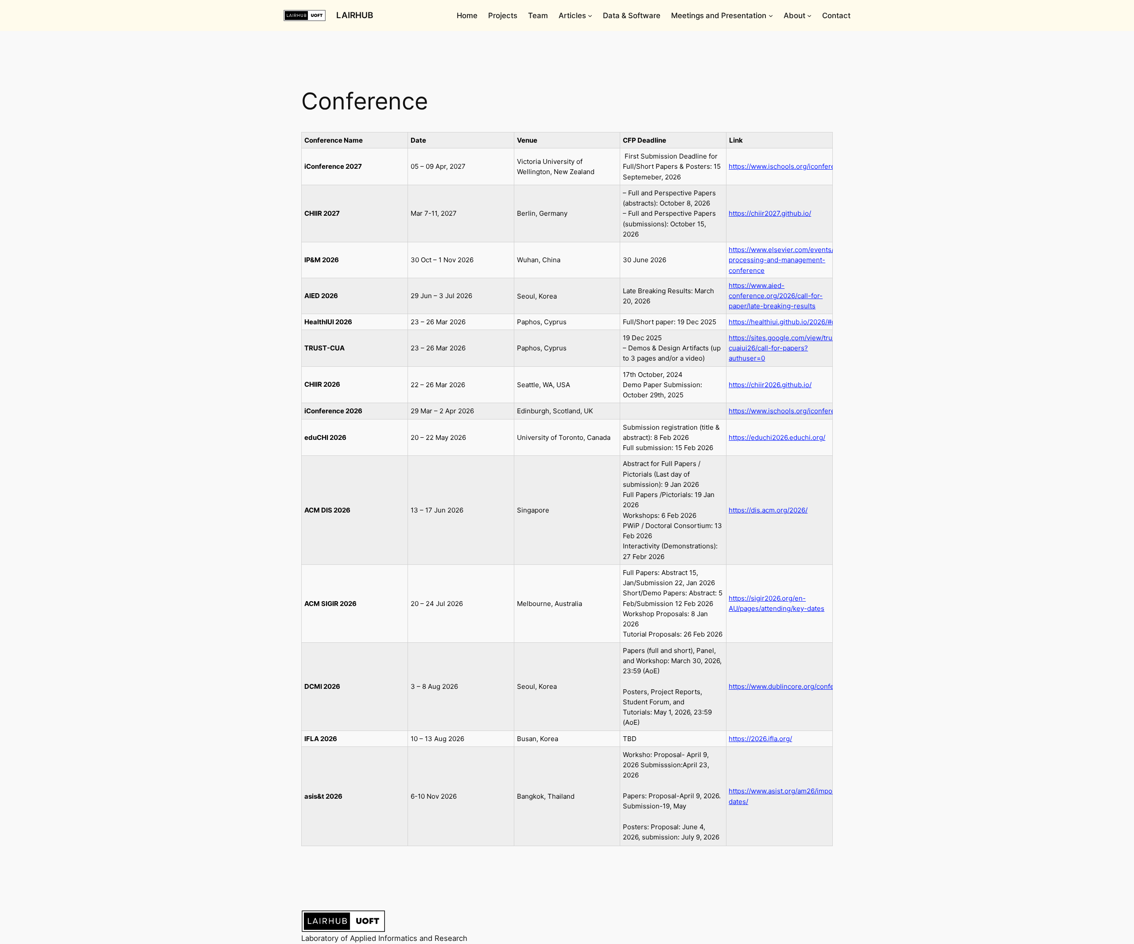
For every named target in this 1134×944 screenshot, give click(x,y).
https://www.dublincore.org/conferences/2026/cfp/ (808, 686)
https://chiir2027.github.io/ (770, 213)
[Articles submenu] (590, 15)
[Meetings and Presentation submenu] (771, 15)
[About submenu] (809, 15)
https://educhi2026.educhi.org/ (777, 437)
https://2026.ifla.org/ (760, 738)
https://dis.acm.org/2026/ (768, 510)
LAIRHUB (354, 15)
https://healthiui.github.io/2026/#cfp (785, 322)
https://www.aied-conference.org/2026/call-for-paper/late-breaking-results (776, 296)
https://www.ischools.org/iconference (788, 166)
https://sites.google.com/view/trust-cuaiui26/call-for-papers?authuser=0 (785, 348)
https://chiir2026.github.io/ (770, 385)
